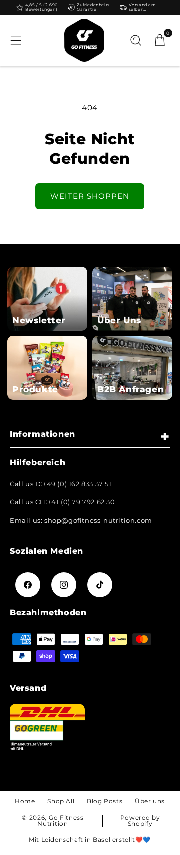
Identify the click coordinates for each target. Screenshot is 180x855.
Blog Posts (104, 801)
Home (25, 801)
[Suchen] (136, 40)
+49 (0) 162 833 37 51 (77, 484)
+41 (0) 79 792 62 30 (82, 502)
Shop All (61, 801)
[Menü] (16, 40)
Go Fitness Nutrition (61, 820)
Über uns (150, 801)
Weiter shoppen (90, 196)
